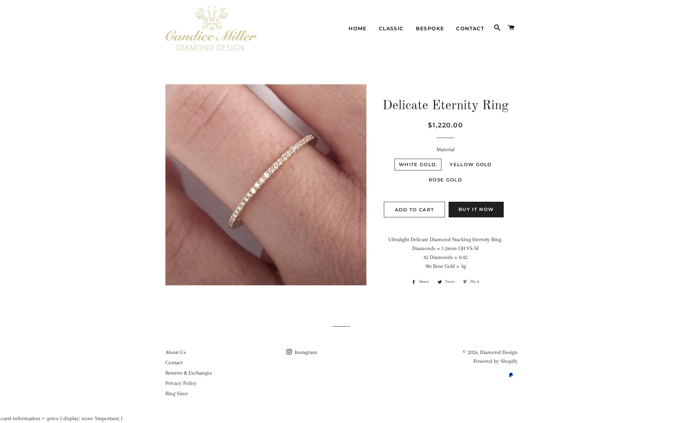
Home (358, 28)
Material (445, 149)
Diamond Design (499, 352)
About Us (175, 352)
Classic (391, 28)
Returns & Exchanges (188, 373)
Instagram (305, 352)
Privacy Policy (181, 383)
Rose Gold (445, 180)
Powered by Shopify (495, 361)
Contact (470, 28)
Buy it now (476, 209)
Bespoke (430, 28)
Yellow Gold (471, 164)
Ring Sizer (176, 393)
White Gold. (418, 164)
